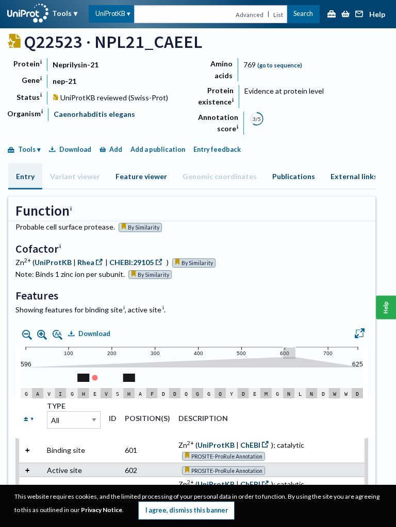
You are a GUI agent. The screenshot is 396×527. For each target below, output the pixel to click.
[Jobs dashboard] (331, 15)
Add (115, 149)
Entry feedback (217, 149)
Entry (25, 176)
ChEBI (250, 445)
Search (303, 13)
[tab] (25, 176)
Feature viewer (141, 176)
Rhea (85, 262)
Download (75, 149)
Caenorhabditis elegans (94, 114)
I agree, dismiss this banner (186, 510)
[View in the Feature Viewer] (360, 334)
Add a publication (157, 149)
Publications (293, 176)
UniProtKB (110, 13)
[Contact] (359, 15)
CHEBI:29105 (131, 262)
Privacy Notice (101, 510)
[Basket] (345, 15)
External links (354, 176)
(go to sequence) (279, 65)
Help (377, 15)
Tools (62, 13)
